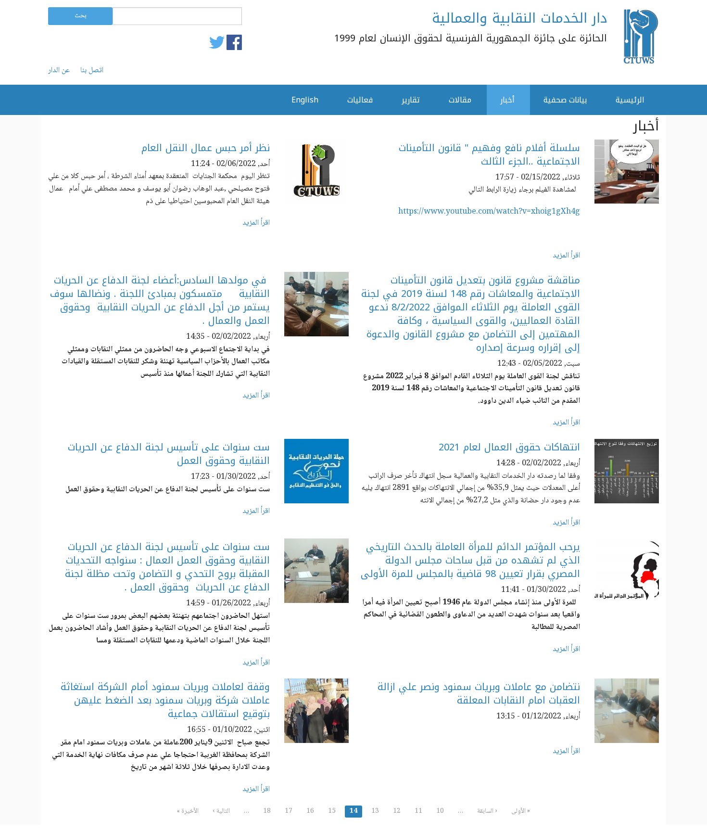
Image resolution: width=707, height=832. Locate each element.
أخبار (507, 99)
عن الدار (59, 70)
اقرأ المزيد (566, 255)
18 (267, 811)
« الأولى (520, 811)
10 (440, 811)
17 (288, 811)
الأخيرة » (188, 811)
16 (310, 811)
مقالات (460, 99)
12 (397, 811)
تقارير (411, 99)
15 (332, 811)
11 (418, 811)
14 (353, 811)
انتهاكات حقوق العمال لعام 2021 (509, 447)
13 (375, 811)
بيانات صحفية (565, 99)
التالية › (221, 811)
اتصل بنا (91, 70)
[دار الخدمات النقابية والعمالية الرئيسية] (640, 36)
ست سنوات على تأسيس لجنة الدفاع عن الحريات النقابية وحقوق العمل (169, 454)
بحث (81, 16)
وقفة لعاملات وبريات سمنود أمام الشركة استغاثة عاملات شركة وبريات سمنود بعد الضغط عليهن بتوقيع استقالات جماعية (165, 700)
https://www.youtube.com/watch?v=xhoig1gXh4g (489, 211)
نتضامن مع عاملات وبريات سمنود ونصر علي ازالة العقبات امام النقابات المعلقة (479, 693)
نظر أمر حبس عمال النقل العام (205, 148)
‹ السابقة (487, 811)
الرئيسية (630, 99)
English (304, 99)
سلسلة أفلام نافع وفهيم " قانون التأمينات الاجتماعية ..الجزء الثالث (489, 154)
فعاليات (360, 99)
